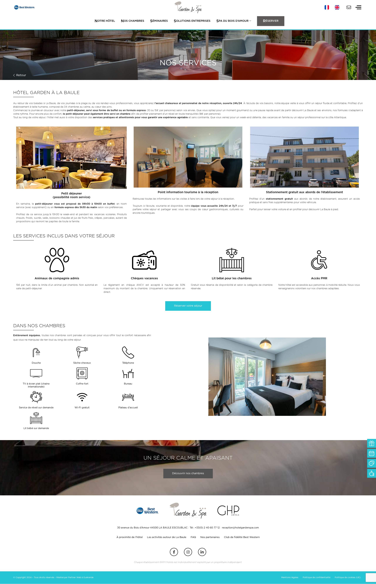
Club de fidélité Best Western (242, 537)
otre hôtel (105, 21)
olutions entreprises (192, 21)
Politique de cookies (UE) (348, 578)
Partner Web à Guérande (80, 578)
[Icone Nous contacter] (349, 7)
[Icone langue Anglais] (337, 7)
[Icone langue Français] (327, 7)
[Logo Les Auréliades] (188, 7)
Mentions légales (289, 578)
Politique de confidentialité (316, 578)
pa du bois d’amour (232, 21)
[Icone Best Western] (24, 7)
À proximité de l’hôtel (129, 537)
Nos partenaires (210, 537)
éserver (270, 21)
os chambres (132, 21)
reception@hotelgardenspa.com (240, 528)
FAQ (193, 537)
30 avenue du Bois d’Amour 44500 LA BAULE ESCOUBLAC (152, 528)
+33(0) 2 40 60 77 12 (207, 528)
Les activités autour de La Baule (166, 537)
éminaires (159, 21)
